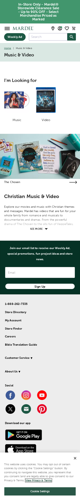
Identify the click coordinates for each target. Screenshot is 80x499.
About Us (11, 371)
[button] (39, 358)
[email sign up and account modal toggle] (60, 28)
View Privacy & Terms (38, 480)
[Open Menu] (7, 28)
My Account (13, 320)
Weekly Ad (15, 36)
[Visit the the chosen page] (73, 182)
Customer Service (17, 357)
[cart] (74, 28)
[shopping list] (67, 28)
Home (7, 48)
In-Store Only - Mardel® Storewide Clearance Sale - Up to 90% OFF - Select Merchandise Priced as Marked (38, 11)
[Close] (75, 458)
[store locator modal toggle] (53, 28)
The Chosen (12, 182)
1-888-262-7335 (16, 303)
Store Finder (13, 328)
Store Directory (15, 312)
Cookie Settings (40, 491)
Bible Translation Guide (21, 344)
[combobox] (48, 37)
